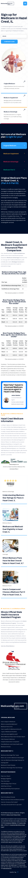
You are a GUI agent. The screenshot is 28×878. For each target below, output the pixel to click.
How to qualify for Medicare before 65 (11, 729)
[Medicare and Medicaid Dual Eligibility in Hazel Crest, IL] (10, 515)
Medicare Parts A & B (6, 726)
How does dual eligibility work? (9, 734)
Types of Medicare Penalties (9, 731)
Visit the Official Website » (8, 646)
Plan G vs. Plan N (5, 776)
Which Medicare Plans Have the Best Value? (13, 736)
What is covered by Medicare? (9, 724)
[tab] (14, 146)
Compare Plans (9, 41)
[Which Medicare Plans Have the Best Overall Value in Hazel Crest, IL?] (10, 546)
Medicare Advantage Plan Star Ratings (11, 767)
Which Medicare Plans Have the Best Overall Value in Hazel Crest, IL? (13, 560)
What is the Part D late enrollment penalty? (12, 799)
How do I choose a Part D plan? (9, 802)
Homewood (8, 823)
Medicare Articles (6, 746)
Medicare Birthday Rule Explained (10, 788)
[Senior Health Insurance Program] (14, 660)
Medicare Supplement (11, 97)
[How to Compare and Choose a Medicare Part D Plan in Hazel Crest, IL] (10, 577)
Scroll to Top (13, 872)
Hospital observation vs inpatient (10, 741)
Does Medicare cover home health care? (12, 744)
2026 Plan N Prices (6, 786)
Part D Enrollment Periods (8, 797)
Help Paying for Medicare (8, 739)
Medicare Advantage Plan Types (10, 755)
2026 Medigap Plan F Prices (8, 783)
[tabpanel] (14, 200)
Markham (14, 823)
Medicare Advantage (10, 112)
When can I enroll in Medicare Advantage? (12, 757)
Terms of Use (9, 814)
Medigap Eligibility (6, 778)
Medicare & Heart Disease (8, 765)
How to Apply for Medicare (8, 721)
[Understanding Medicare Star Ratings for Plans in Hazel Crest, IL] (10, 483)
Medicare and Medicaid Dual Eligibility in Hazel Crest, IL (13, 529)
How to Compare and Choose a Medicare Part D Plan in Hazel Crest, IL (14, 592)
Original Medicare (9, 83)
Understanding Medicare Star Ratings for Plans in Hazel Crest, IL (13, 498)
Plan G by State (5, 781)
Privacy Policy (17, 814)
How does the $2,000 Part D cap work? (11, 804)
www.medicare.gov (7, 868)
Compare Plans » (14, 468)
